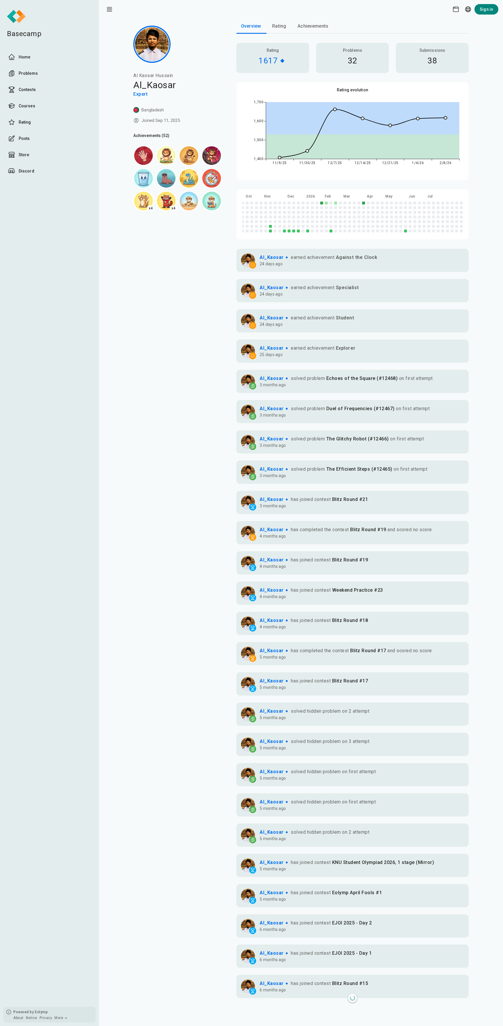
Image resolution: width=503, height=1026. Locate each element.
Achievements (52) (151, 135)
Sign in (486, 9)
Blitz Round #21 (350, 499)
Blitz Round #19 (368, 529)
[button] (352, 260)
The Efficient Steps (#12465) (359, 469)
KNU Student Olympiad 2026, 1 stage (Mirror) (383, 862)
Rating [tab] (279, 26)
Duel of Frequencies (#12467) (360, 408)
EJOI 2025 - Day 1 (352, 953)
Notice (31, 1018)
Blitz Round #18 (350, 620)
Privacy (46, 1018)
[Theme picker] (456, 9)
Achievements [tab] (312, 26)
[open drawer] (109, 9)
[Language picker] (468, 9)
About (18, 1018)
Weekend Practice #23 (357, 590)
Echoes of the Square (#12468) (362, 378)
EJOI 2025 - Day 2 (352, 923)
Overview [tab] (251, 26)
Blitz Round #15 (350, 983)
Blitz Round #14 (350, 1013)
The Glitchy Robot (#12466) (357, 439)
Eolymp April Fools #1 (357, 892)
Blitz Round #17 (368, 650)
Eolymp (41, 1012)
